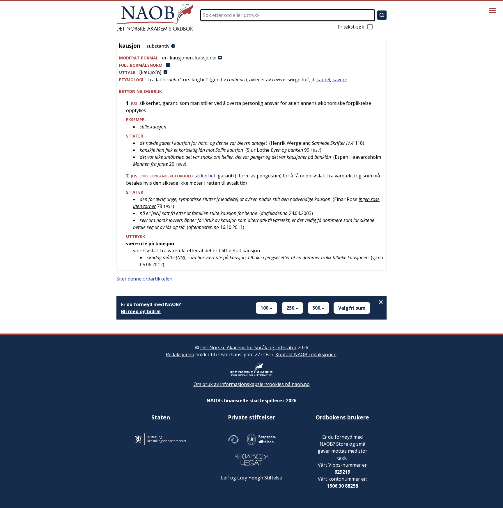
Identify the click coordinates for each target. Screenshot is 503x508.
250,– (292, 308)
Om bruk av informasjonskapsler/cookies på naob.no (252, 384)
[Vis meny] (492, 10)
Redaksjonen (180, 354)
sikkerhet (205, 175)
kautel (323, 79)
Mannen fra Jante (150, 164)
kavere (339, 79)
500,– (318, 308)
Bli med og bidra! (141, 311)
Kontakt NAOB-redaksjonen (305, 354)
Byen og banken (287, 150)
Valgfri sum (352, 308)
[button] (251, 57)
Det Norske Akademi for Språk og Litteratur (248, 347)
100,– (266, 308)
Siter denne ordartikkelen (144, 279)
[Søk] (382, 15)
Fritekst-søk (351, 27)
